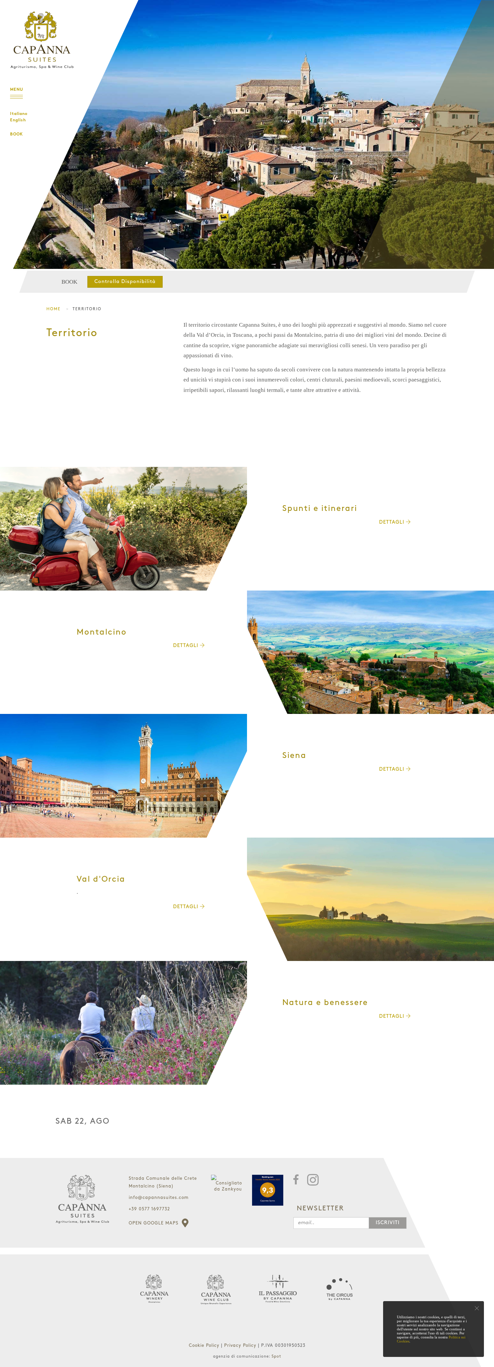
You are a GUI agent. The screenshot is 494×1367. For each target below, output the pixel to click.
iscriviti (388, 1222)
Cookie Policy (205, 1345)
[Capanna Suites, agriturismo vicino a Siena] (123, 776)
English (18, 120)
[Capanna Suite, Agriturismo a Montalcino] (370, 652)
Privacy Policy (241, 1345)
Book (16, 134)
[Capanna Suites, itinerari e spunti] (123, 529)
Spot (276, 1356)
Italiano (19, 114)
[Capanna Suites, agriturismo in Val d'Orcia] (370, 899)
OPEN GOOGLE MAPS (154, 1223)
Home (53, 309)
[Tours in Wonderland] (40, 35)
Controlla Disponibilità (125, 281)
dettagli (392, 522)
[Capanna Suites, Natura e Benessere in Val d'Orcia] (123, 1023)
